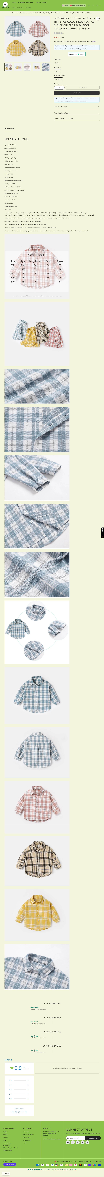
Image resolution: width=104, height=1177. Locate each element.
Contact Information (7, 1150)
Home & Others (41, 3)
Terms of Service (27, 1140)
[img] (58, 33)
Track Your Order (7, 1143)
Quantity (56, 84)
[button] (74, 5)
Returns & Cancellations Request (10, 1148)
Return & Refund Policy (28, 1134)
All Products (22, 13)
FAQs (4, 1140)
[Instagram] (73, 1142)
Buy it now (77, 93)
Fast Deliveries (17, 8)
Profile (24, 1143)
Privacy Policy (26, 1131)
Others (28, 8)
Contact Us (5, 1137)
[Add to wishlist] (98, 18)
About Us (5, 1134)
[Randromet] (5, 5)
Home (14, 3)
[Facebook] (68, 1142)
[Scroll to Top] (101, 1168)
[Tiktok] (87, 1142)
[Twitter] (78, 1142)
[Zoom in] (46, 20)
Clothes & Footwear (25, 3)
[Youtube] (82, 1142)
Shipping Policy (26, 1137)
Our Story (5, 1131)
